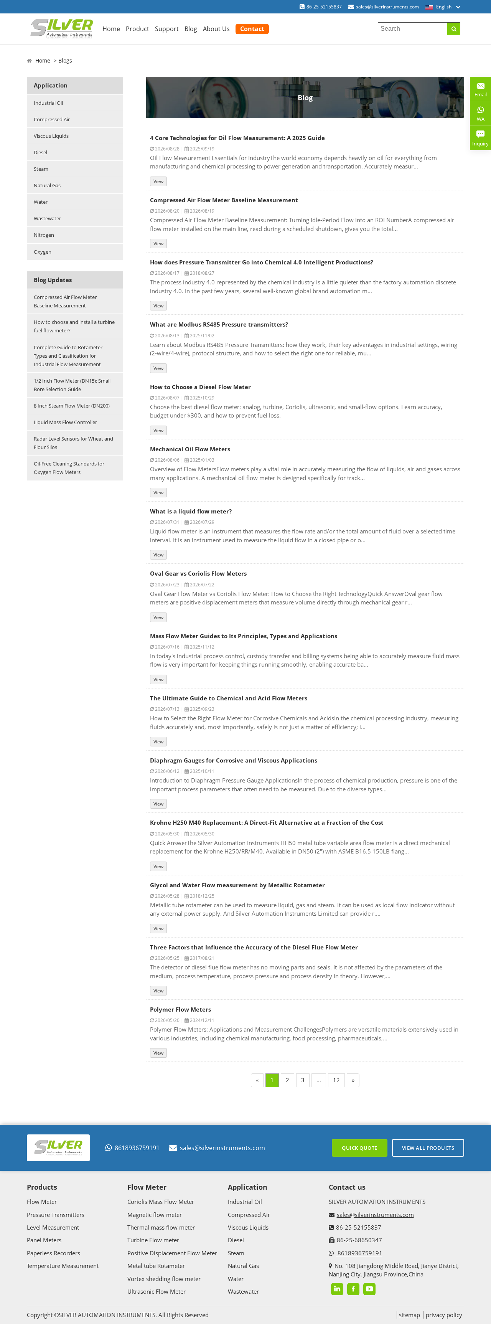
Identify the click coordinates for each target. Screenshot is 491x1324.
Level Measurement (53, 1227)
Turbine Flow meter (153, 1240)
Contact (252, 29)
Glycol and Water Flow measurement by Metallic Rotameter (237, 885)
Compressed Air (52, 119)
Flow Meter (42, 1201)
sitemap (409, 1315)
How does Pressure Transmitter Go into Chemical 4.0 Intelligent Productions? (261, 262)
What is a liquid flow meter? (191, 511)
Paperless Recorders (53, 1253)
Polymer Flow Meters (180, 1009)
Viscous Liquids (51, 135)
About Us (216, 29)
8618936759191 (137, 1148)
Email (478, 91)
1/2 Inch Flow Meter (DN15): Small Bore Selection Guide (72, 385)
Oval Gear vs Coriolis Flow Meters (198, 573)
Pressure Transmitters (55, 1214)
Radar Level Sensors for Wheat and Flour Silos (73, 443)
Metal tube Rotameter (156, 1266)
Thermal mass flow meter (161, 1227)
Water (41, 201)
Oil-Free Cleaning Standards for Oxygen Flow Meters (69, 467)
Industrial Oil (48, 102)
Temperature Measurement (63, 1266)
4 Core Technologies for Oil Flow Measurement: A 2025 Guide (237, 138)
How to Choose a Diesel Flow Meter (200, 387)
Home (111, 29)
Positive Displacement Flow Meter (172, 1253)
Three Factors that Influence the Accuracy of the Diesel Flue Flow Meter (254, 947)
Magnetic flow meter (154, 1214)
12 (336, 1080)
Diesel (40, 152)
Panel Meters (44, 1240)
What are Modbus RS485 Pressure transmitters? (219, 324)
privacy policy (444, 1315)
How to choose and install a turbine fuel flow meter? (74, 326)
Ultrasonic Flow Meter (156, 1291)
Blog (191, 29)
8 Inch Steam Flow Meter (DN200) (72, 405)
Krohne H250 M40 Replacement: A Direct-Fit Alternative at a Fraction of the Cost (267, 822)
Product (137, 29)
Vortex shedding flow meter (164, 1279)
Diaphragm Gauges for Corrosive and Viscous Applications (233, 760)
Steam (41, 168)
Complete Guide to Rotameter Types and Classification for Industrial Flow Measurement (68, 356)
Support (167, 29)
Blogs (65, 60)
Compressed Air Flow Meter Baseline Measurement (65, 301)
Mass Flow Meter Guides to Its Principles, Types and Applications (243, 636)
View (158, 181)
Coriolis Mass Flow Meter (160, 1201)
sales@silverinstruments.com (387, 6)
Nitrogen (44, 234)
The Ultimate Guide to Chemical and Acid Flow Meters (228, 698)
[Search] (453, 29)
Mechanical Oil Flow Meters (190, 449)
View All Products (428, 1147)
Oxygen (42, 251)
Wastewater (47, 218)
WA (477, 120)
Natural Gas (47, 185)
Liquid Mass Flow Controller (65, 422)
